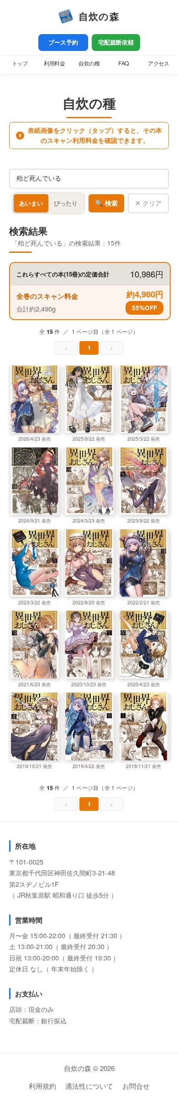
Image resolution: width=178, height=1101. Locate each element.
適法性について (89, 1086)
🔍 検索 (106, 203)
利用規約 (42, 1086)
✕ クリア (148, 202)
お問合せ (136, 1086)
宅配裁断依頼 (116, 42)
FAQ (123, 63)
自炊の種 (89, 63)
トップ (20, 63)
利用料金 (54, 63)
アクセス (158, 63)
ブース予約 (63, 42)
